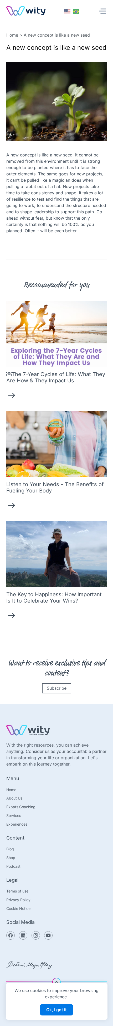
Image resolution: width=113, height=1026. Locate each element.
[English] (67, 11)
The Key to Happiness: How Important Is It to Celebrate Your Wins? (54, 597)
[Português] (76, 11)
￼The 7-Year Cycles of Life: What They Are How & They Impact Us (55, 377)
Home (12, 35)
